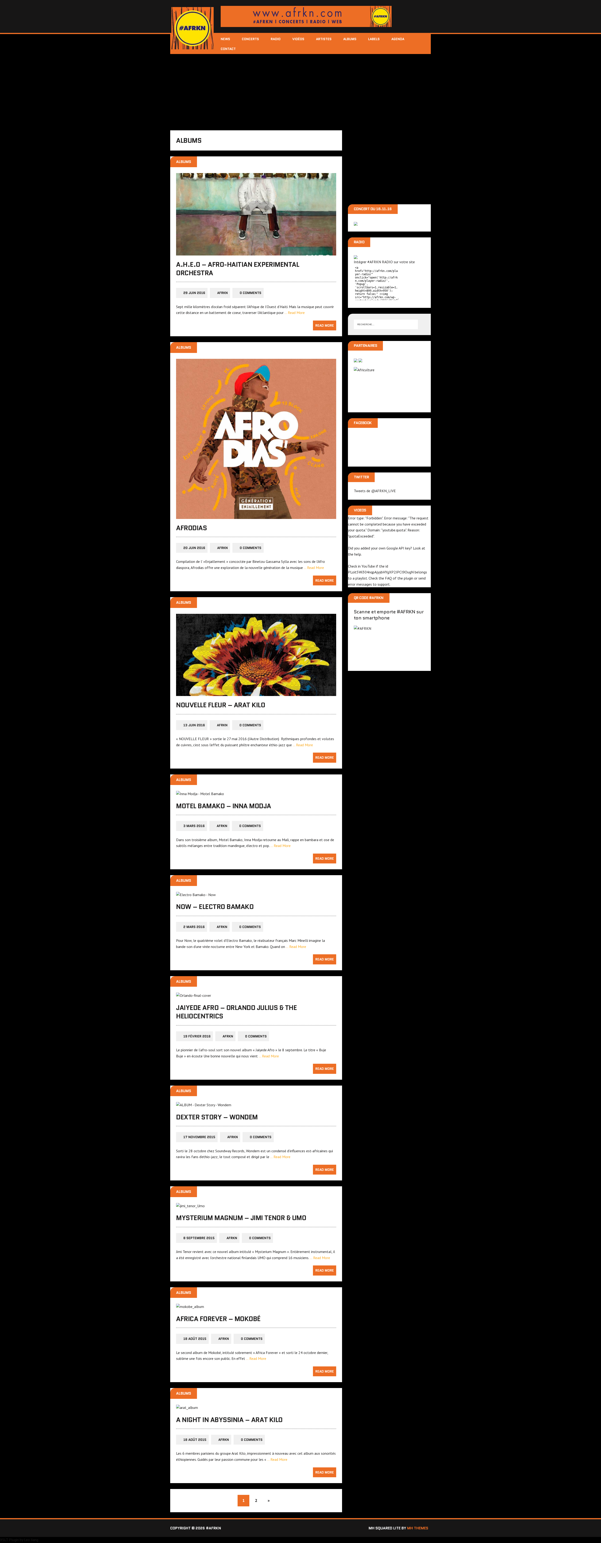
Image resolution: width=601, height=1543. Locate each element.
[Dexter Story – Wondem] (203, 1104)
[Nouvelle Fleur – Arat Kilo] (256, 693)
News (225, 39)
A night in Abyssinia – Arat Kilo (229, 1419)
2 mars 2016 (194, 926)
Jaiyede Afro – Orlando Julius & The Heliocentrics (236, 1012)
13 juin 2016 (194, 725)
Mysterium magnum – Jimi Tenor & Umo (241, 1217)
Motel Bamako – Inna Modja (223, 806)
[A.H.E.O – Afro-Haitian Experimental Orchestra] (256, 252)
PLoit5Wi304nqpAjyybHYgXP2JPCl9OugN (381, 572)
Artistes (323, 39)
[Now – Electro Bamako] (196, 894)
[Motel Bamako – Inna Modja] (200, 793)
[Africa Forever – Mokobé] (190, 1306)
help (357, 554)
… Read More (295, 312)
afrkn (222, 292)
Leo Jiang (31, 1539)
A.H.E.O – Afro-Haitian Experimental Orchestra (237, 269)
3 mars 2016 (194, 826)
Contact (228, 48)
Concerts (250, 39)
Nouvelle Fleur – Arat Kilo (220, 705)
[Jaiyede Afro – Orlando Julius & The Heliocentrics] (193, 995)
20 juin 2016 (194, 547)
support (384, 584)
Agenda (397, 39)
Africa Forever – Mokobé (218, 1318)
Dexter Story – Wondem (217, 1117)
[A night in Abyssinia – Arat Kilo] (187, 1407)
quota (360, 530)
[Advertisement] (300, 89)
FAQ (388, 578)
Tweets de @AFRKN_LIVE (375, 490)
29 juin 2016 (194, 292)
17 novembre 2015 (199, 1137)
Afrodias (191, 528)
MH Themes (417, 1528)
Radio (276, 39)
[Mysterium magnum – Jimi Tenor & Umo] (190, 1205)
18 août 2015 (194, 1338)
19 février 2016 (197, 1036)
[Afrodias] (256, 515)
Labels (374, 39)
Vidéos (298, 39)
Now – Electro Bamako (215, 906)
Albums (349, 39)
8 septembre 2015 (199, 1238)
